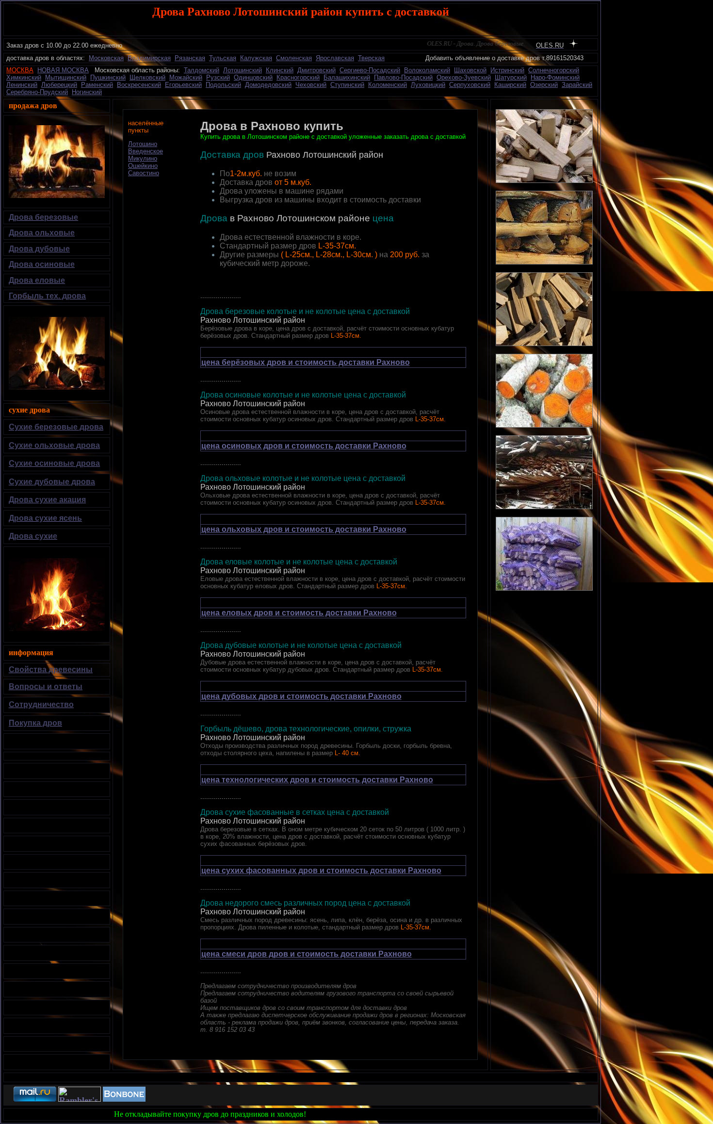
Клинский (279, 70)
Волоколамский (427, 70)
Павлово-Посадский (403, 77)
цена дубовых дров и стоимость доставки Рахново (301, 696)
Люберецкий (59, 84)
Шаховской (470, 70)
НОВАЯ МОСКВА (63, 70)
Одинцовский (253, 77)
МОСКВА (19, 70)
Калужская (256, 58)
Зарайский (577, 84)
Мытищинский (65, 77)
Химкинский (23, 77)
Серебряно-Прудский (37, 92)
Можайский (185, 77)
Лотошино (142, 144)
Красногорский (298, 77)
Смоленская (294, 58)
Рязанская (190, 58)
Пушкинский (108, 77)
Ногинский (87, 92)
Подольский (223, 84)
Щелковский (147, 77)
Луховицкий (428, 84)
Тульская (222, 58)
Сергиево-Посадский (370, 70)
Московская (106, 58)
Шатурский (511, 77)
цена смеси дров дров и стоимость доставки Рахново (306, 954)
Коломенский (387, 84)
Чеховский (310, 84)
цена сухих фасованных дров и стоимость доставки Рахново (321, 870)
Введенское (145, 151)
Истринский (507, 70)
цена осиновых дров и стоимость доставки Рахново (303, 446)
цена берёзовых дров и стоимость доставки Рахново (305, 362)
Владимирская (149, 58)
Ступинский (347, 84)
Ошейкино (143, 165)
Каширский (510, 84)
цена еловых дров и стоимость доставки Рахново (299, 613)
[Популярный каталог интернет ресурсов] (124, 1099)
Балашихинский (347, 77)
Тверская (371, 58)
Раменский (97, 84)
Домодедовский (268, 84)
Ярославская (335, 58)
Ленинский (21, 84)
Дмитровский (316, 70)
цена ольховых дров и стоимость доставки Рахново (303, 529)
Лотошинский (242, 70)
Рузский (218, 77)
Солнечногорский (553, 70)
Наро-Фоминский (555, 77)
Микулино (142, 158)
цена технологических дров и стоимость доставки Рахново (317, 780)
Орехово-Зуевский (464, 77)
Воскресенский (139, 84)
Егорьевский (183, 84)
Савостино (143, 173)
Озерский (544, 84)
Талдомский (201, 70)
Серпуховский (469, 84)
